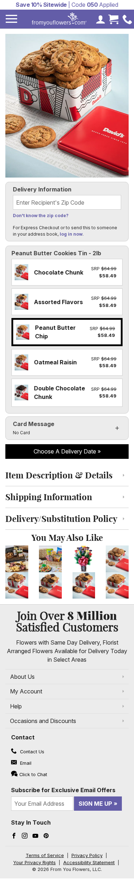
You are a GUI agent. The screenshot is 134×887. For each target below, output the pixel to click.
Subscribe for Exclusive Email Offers (63, 790)
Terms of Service (45, 855)
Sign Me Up (95, 803)
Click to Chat (33, 774)
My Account (26, 691)
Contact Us (31, 751)
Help (16, 706)
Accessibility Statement (89, 862)
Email (25, 763)
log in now (71, 234)
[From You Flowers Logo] (59, 19)
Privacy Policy (87, 855)
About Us (22, 676)
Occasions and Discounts (43, 720)
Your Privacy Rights (34, 862)
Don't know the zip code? (41, 215)
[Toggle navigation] (11, 19)
